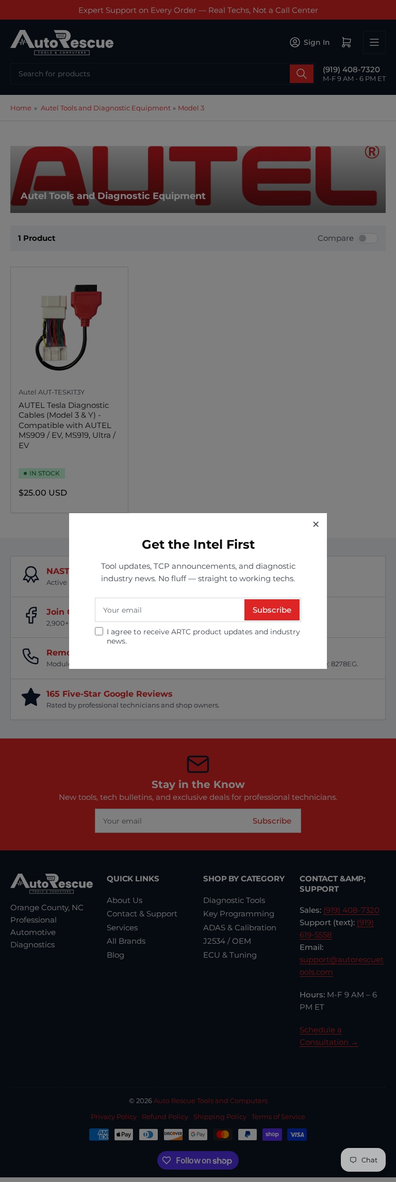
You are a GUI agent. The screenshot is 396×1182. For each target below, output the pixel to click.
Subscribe (272, 610)
